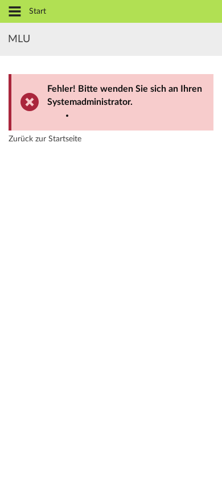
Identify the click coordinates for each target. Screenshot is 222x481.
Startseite (64, 139)
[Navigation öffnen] (15, 12)
